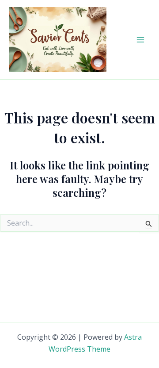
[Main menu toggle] (140, 40)
